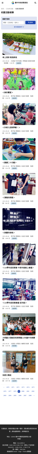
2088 (30, 395)
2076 (4, 391)
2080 (22, 391)
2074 (28, 387)
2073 (23, 387)
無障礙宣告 (25, 431)
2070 (7, 387)
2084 (9, 395)
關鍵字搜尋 (6, 19)
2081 (28, 391)
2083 (4, 395)
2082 (33, 391)
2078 (15, 391)
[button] (2, 2)
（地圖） (19, 439)
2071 (12, 387)
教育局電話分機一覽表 (15, 428)
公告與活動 (9, 8)
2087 (25, 395)
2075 (33, 387)
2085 (15, 395)
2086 (20, 395)
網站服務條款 (16, 431)
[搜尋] (30, 22)
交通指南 (4, 428)
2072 (18, 387)
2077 (9, 391)
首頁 (2, 8)
